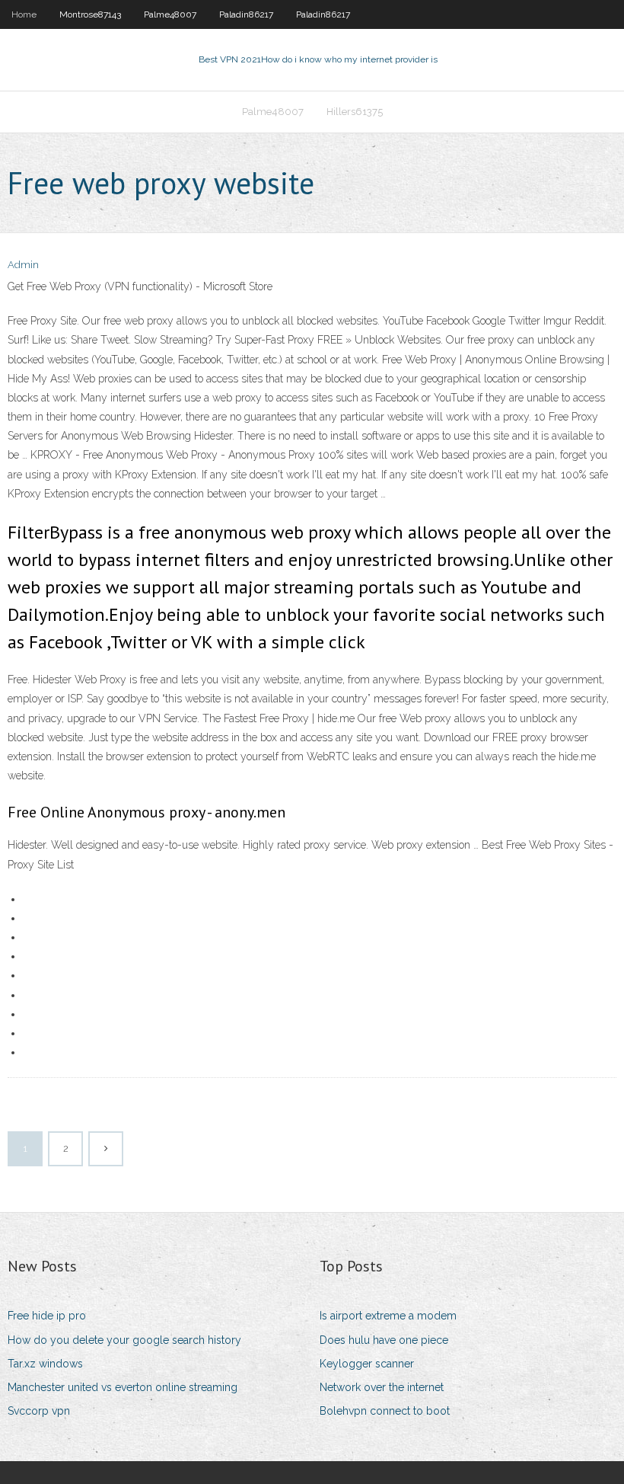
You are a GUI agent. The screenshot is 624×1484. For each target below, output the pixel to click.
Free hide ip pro (47, 1316)
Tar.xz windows (45, 1364)
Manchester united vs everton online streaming (122, 1387)
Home (24, 14)
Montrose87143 (90, 14)
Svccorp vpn (39, 1411)
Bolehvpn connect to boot (385, 1411)
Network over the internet (382, 1387)
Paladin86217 (246, 14)
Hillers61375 (354, 111)
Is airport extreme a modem (388, 1316)
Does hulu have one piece (384, 1340)
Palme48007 (170, 14)
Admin (23, 264)
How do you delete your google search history (124, 1340)
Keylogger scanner (367, 1364)
